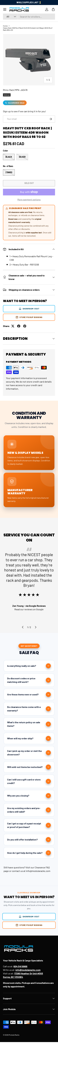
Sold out (29, 183)
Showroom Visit (31, 308)
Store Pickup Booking (30, 317)
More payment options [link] (29, 199)
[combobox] (29, 17)
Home (5, 26)
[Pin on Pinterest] (25, 326)
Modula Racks (14, 1035)
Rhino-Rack (8, 90)
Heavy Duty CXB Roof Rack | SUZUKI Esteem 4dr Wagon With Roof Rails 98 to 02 (27, 29)
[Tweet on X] (13, 326)
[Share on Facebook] (19, 326)
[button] (53, 9)
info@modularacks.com (38, 871)
